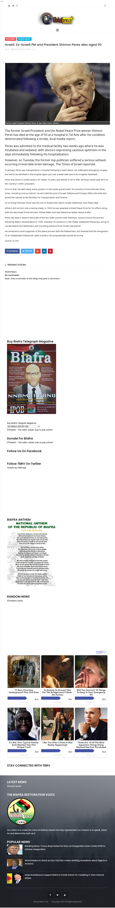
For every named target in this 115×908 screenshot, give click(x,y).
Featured (10, 39)
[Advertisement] (57, 493)
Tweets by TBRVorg (16, 468)
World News (24, 39)
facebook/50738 (23, 769)
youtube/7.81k (92, 769)
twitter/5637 (57, 769)
